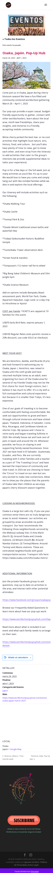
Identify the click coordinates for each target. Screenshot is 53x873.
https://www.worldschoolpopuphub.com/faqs (26, 619)
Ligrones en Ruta (31, 862)
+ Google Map (14, 749)
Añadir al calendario (18, 657)
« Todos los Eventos (13, 39)
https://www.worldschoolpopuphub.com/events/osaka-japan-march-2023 (24, 699)
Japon (5, 690)
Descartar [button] (35, 871)
